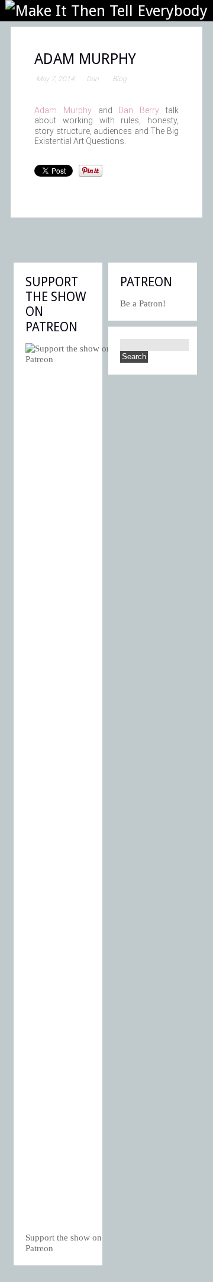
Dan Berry (138, 110)
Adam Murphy (63, 110)
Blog (119, 79)
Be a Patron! (143, 303)
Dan (92, 79)
